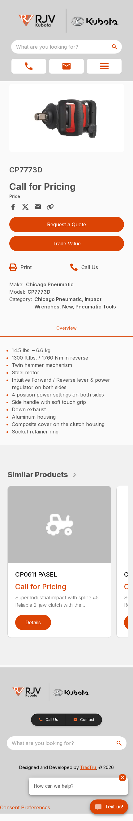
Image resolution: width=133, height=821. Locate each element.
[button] (28, 66)
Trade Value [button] (67, 243)
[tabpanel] (66, 119)
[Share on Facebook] (13, 207)
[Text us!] (109, 807)
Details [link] (33, 622)
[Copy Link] (50, 207)
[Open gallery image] (66, 118)
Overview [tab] (66, 328)
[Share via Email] (37, 207)
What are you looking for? (47, 47)
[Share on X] (25, 207)
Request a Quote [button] (66, 224)
